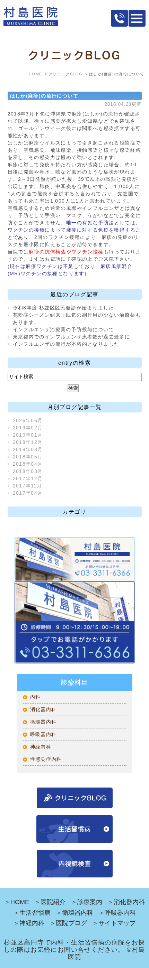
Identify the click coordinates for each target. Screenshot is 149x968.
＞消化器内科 (126, 902)
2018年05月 (28, 456)
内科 (35, 697)
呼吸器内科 (43, 734)
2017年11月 (27, 485)
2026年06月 (28, 420)
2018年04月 (28, 464)
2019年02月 (28, 427)
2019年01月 (28, 435)
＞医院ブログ (68, 923)
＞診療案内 (86, 902)
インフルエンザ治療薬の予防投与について (63, 329)
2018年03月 (28, 471)
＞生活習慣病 (32, 912)
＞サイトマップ (114, 923)
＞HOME (16, 902)
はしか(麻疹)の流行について (44, 96)
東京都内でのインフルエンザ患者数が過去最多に (71, 336)
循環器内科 (43, 722)
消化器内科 (43, 709)
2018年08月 (28, 449)
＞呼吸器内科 (117, 912)
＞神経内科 (28, 923)
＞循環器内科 (74, 912)
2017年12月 (28, 478)
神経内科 (41, 747)
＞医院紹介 (49, 902)
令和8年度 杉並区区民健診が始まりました (63, 307)
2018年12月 (28, 442)
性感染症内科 (46, 759)
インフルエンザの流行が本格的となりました (66, 344)
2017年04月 (28, 493)
